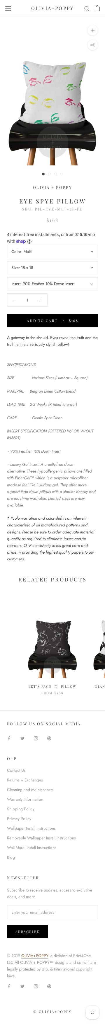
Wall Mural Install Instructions (31, 848)
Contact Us (16, 770)
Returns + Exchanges (25, 780)
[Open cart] (97, 8)
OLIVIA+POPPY (34, 956)
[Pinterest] (49, 738)
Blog (11, 857)
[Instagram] (36, 738)
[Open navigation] (8, 8)
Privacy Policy (19, 819)
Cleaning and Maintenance (30, 790)
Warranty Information (25, 799)
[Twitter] (22, 738)
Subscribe (27, 931)
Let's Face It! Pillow (52, 686)
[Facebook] (9, 738)
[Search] (87, 8)
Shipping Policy (20, 809)
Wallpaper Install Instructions (31, 828)
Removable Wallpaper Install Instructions (41, 838)
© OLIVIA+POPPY (52, 1011)
